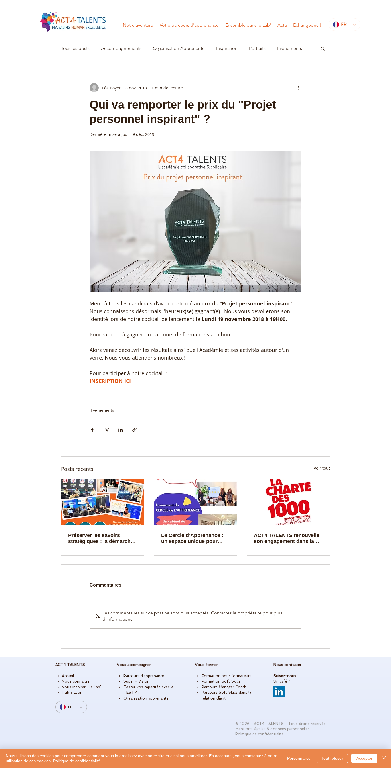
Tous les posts (75, 48)
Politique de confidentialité (76, 761)
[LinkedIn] (279, 691)
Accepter (364, 758)
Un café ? (281, 681)
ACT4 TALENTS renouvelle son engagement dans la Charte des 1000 (286, 538)
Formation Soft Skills (221, 681)
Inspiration (227, 48)
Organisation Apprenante (179, 48)
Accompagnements (121, 48)
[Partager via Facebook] (92, 429)
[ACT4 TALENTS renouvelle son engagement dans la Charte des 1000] (288, 502)
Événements (289, 48)
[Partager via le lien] (134, 429)
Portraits (257, 48)
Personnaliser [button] (299, 758)
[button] (322, 48)
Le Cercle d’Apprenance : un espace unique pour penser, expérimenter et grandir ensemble (192, 538)
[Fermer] (384, 758)
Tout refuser (332, 758)
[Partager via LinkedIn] (120, 429)
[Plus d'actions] (298, 87)
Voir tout (322, 468)
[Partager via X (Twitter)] (106, 429)
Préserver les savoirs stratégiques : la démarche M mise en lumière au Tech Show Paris (100, 538)
